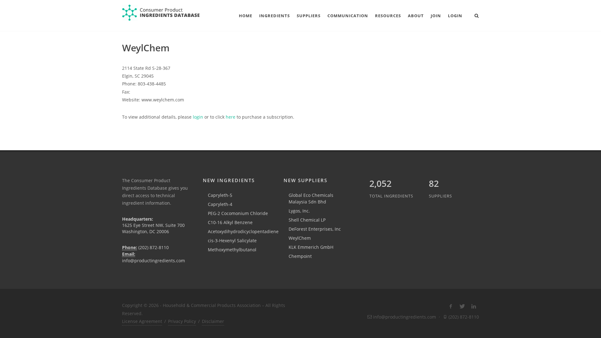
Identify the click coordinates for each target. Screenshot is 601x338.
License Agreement (142, 321)
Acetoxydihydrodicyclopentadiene (243, 231)
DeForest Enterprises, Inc (315, 229)
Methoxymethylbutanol (232, 250)
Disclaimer (213, 321)
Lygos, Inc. (299, 211)
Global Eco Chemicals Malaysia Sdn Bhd (311, 198)
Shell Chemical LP (307, 220)
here (230, 117)
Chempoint (300, 256)
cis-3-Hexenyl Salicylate (232, 240)
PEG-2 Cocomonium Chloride (238, 213)
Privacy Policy (182, 321)
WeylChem (300, 238)
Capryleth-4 (220, 204)
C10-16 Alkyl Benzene (230, 222)
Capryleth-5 (220, 195)
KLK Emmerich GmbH (311, 247)
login (198, 117)
